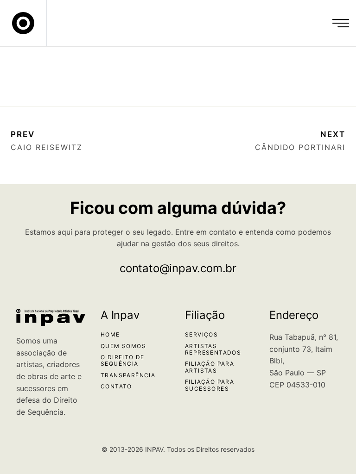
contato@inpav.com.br (178, 268)
